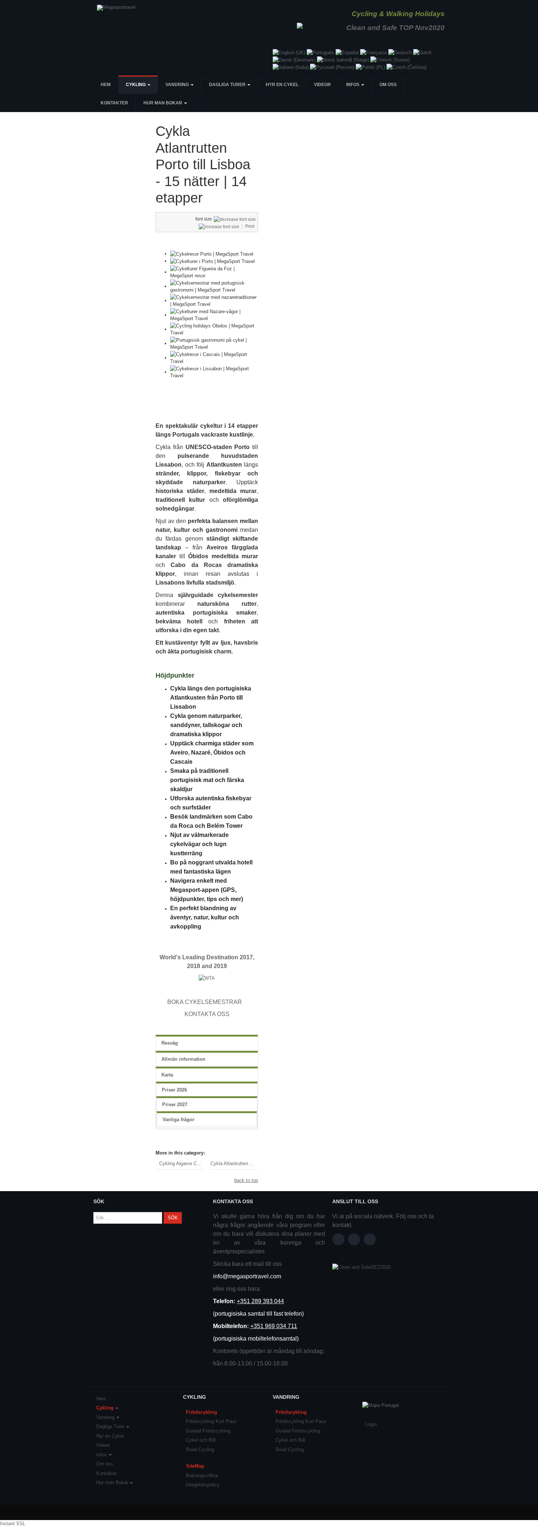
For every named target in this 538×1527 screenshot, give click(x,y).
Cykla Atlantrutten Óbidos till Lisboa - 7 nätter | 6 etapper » (234, 1163)
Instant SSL (12, 1523)
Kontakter (114, 102)
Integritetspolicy (203, 1484)
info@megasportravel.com (247, 1276)
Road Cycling (200, 1449)
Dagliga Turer (228, 84)
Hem (106, 84)
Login (371, 1424)
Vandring (177, 84)
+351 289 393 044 (260, 1301)
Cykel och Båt (201, 1440)
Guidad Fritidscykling (208, 1431)
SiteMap (195, 1466)
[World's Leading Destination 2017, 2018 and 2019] (207, 978)
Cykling (136, 84)
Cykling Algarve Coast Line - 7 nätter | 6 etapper (181, 1163)
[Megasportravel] (116, 8)
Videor (322, 84)
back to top (246, 1180)
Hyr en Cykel (282, 84)
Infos (353, 84)
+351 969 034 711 (273, 1326)
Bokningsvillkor (202, 1475)
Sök (173, 1217)
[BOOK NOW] (248, 1001)
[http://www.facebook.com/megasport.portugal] (338, 1239)
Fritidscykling (201, 1412)
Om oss (388, 84)
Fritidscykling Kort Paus (211, 1421)
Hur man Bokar (163, 102)
